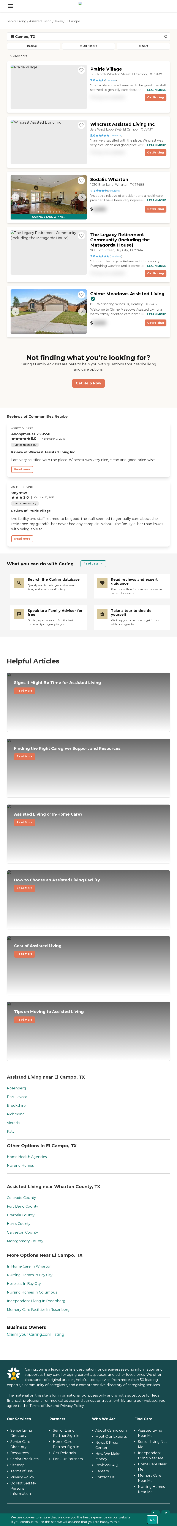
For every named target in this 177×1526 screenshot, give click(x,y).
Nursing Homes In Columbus (32, 1292)
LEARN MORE (156, 90)
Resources (19, 1453)
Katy (10, 1131)
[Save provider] (81, 70)
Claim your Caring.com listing (35, 1334)
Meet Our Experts (111, 1436)
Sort (145, 46)
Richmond (16, 1114)
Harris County (18, 1224)
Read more (22, 469)
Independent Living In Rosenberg (36, 1301)
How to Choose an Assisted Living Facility (57, 884)
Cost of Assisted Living (38, 950)
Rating (32, 46)
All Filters (90, 46)
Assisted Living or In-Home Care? (48, 818)
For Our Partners (68, 1459)
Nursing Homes (20, 1165)
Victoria (13, 1123)
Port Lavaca (17, 1097)
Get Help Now (88, 383)
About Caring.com (111, 1430)
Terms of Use (40, 1406)
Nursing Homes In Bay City (29, 1275)
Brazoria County (21, 1215)
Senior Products (24, 1459)
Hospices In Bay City (24, 1284)
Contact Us (104, 1477)
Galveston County (22, 1232)
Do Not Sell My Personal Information (23, 1488)
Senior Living (16, 21)
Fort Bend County (22, 1206)
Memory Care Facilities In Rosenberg (38, 1310)
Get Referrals (64, 1453)
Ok (152, 1520)
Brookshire (16, 1105)
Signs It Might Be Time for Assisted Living (57, 686)
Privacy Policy (72, 1406)
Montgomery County (25, 1241)
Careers (102, 1471)
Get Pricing (155, 97)
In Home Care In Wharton (29, 1266)
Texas (58, 21)
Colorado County (21, 1198)
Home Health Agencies (27, 1157)
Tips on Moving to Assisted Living (49, 1015)
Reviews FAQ (106, 1465)
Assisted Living (40, 21)
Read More (25, 690)
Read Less (91, 563)
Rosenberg (16, 1088)
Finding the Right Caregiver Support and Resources (67, 752)
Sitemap (17, 1465)
